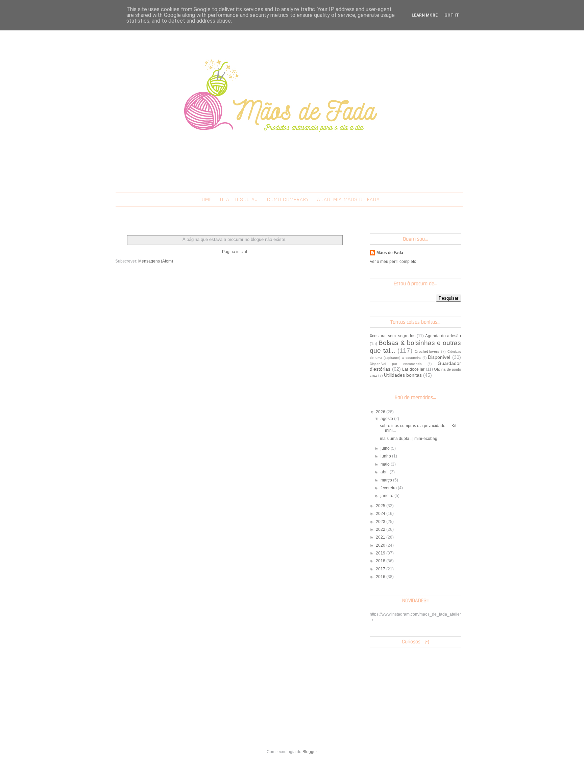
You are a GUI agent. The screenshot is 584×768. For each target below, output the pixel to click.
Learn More (425, 15)
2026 (381, 412)
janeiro (387, 495)
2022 (381, 529)
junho (386, 456)
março (387, 480)
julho (386, 448)
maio (386, 464)
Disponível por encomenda (396, 364)
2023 (381, 521)
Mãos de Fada (389, 252)
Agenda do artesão (443, 335)
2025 (381, 505)
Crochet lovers (427, 351)
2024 (381, 513)
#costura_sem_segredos (392, 335)
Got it (451, 15)
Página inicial (234, 251)
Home (205, 199)
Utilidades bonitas (403, 375)
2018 (381, 561)
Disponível (439, 357)
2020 (381, 545)
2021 (381, 537)
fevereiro (389, 488)
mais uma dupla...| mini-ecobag (408, 438)
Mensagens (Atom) (155, 261)
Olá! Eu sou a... (239, 199)
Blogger (309, 751)
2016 (381, 576)
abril (385, 472)
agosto (387, 418)
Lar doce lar (413, 369)
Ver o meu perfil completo (393, 261)
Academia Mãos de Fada (348, 199)
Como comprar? (288, 199)
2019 (381, 553)
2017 (381, 569)
